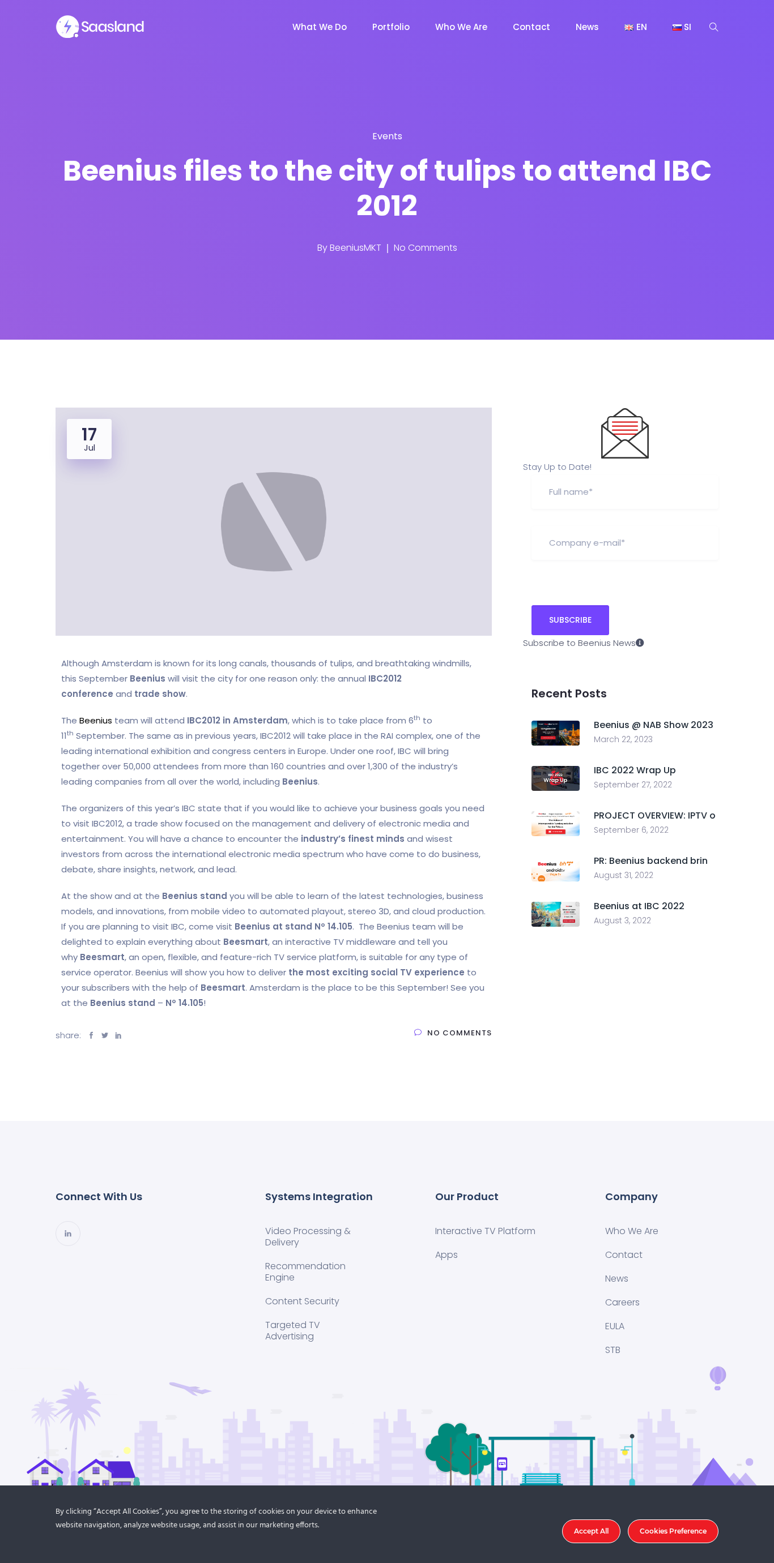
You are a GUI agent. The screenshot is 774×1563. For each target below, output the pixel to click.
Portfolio (391, 27)
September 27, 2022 (633, 784)
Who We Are (461, 27)
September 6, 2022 (631, 830)
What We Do (319, 27)
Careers (622, 1302)
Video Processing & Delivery (308, 1236)
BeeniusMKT (355, 247)
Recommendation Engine (305, 1272)
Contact (531, 27)
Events (387, 136)
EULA (614, 1326)
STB (612, 1349)
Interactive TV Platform (485, 1230)
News (587, 27)
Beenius (95, 720)
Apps (446, 1254)
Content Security (302, 1301)
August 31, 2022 (623, 875)
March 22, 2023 (623, 739)
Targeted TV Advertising (292, 1330)
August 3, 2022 (622, 920)
